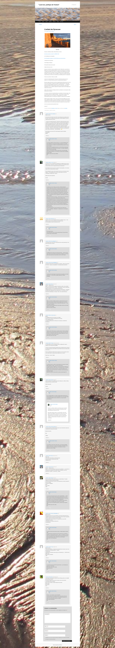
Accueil (40, 21)
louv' (53, 218)
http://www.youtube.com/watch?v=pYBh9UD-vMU (51, 53)
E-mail (46, 630)
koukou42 (54, 426)
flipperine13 (54, 241)
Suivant (75, 24)
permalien (66, 108)
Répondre (47, 135)
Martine (54, 113)
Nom (46, 626)
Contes (58, 21)
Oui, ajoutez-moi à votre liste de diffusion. (50, 639)
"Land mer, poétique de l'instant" (48, 5)
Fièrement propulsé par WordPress (57, 644)
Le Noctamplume (55, 513)
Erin (49, 139)
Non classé (61, 21)
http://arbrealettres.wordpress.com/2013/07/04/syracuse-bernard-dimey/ (54, 58)
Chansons (54, 21)
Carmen (53, 31)
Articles (47, 21)
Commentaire (47, 614)
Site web (46, 635)
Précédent (40, 24)
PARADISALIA (55, 262)
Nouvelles (50, 21)
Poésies (43, 21)
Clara (54, 315)
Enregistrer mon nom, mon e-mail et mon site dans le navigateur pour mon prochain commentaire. (57, 637)
